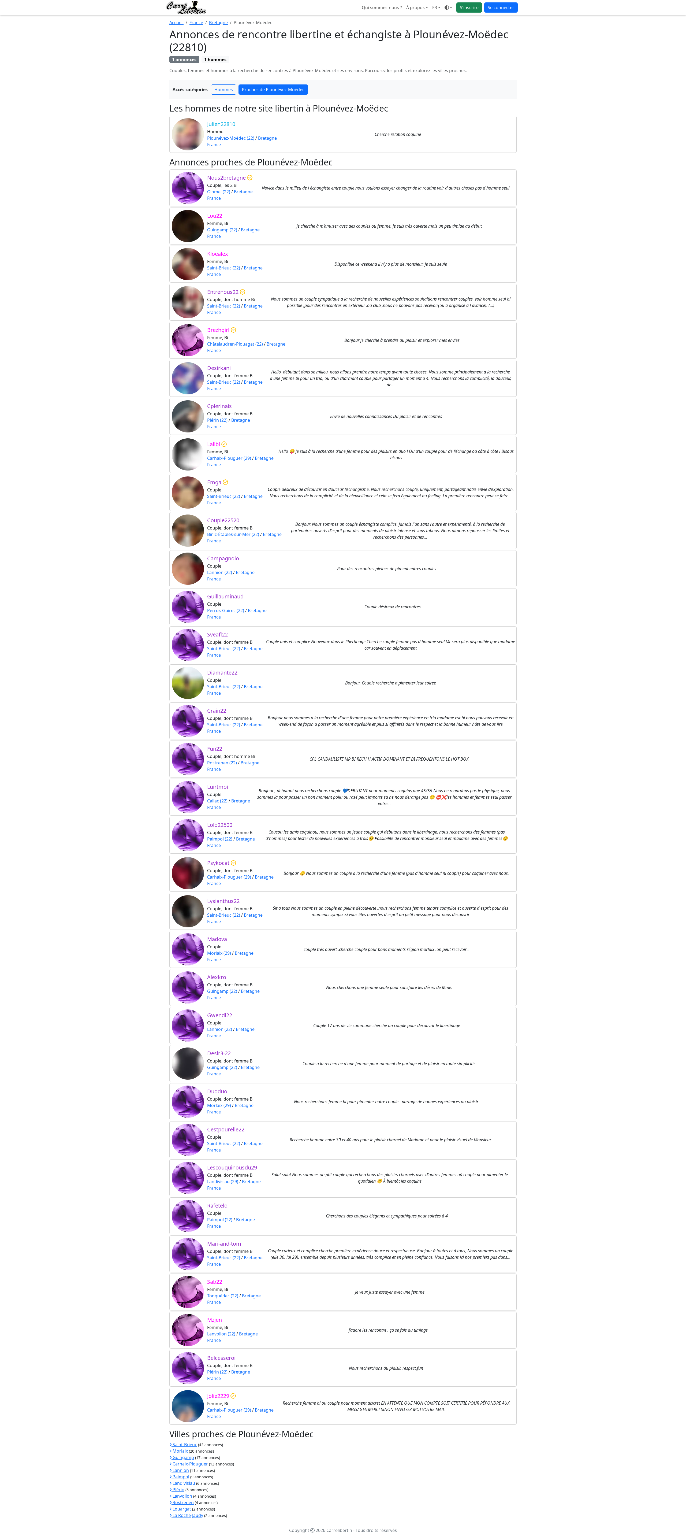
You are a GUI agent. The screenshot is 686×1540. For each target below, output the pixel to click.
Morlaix (180, 1451)
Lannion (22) (219, 572)
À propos (415, 7)
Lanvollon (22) (221, 1334)
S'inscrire (469, 7)
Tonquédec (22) (222, 1296)
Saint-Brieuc (184, 1445)
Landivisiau (183, 1483)
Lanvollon (182, 1496)
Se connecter (501, 7)
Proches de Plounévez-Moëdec (273, 89)
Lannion (180, 1470)
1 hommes (215, 59)
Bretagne (218, 22)
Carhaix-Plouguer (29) (229, 458)
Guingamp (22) (222, 230)
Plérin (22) (217, 420)
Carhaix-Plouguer (190, 1464)
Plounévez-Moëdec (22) (230, 138)
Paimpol (180, 1477)
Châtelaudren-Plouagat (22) (235, 344)
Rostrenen (183, 1502)
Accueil (176, 22)
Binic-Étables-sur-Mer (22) (233, 534)
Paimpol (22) (219, 839)
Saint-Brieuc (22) (223, 268)
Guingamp (183, 1457)
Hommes (223, 89)
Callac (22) (217, 801)
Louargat (181, 1509)
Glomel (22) (218, 192)
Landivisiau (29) (222, 1181)
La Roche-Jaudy (187, 1515)
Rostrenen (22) (222, 763)
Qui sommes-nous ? (382, 7)
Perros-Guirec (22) (225, 610)
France (196, 22)
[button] (436, 7)
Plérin (178, 1490)
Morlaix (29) (219, 953)
